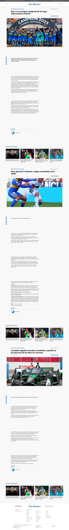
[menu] (7, 4)
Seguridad (14, 0)
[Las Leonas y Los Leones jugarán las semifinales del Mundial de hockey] (56, 154)
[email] (56, 16)
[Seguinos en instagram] (19, 506)
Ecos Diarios (17, 132)
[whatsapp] (51, 16)
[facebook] (53, 16)
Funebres (18, 0)
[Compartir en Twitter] (54, 16)
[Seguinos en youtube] (17, 506)
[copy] (57, 16)
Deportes (11, 0)
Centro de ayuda (38, 525)
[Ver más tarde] (50, 16)
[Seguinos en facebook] (20, 506)
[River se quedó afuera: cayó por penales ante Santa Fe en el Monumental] (27, 154)
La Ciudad (7, 0)
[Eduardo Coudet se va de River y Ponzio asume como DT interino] (12, 154)
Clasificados (22, 0)
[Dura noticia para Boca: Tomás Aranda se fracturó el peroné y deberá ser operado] (42, 154)
